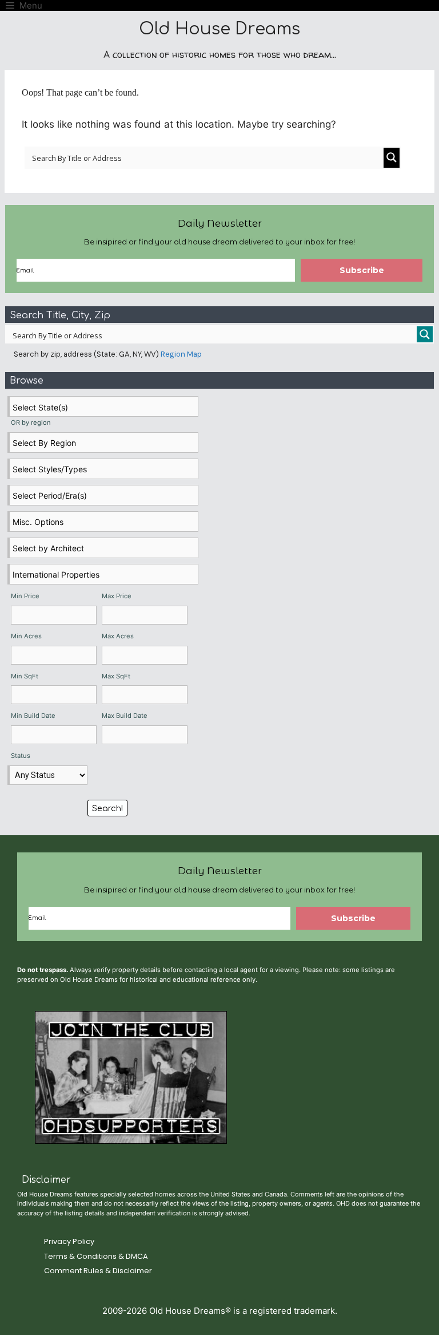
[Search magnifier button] (392, 158)
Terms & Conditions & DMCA (96, 1256)
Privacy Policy (69, 1241)
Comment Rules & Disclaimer (98, 1270)
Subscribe (362, 270)
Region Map (181, 354)
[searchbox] (104, 407)
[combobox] (102, 406)
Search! (107, 808)
